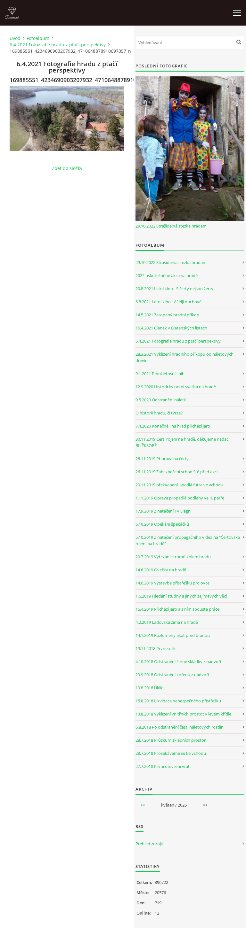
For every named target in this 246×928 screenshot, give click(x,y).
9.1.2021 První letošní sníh (159, 373)
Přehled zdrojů (149, 844)
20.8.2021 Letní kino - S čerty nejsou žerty (174, 288)
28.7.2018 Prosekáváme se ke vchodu (170, 753)
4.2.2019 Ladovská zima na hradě (166, 622)
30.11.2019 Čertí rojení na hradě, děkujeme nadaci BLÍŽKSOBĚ (182, 442)
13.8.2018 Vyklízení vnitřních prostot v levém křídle (183, 714)
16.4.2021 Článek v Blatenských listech (171, 328)
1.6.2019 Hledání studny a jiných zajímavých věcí (181, 596)
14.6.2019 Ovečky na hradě (160, 570)
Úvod (15, 38)
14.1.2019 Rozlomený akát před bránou (172, 635)
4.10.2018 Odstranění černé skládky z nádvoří (178, 661)
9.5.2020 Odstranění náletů (160, 400)
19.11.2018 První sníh (155, 648)
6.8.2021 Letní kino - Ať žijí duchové (168, 302)
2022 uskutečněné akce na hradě (166, 275)
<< (142, 805)
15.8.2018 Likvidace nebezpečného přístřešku (178, 701)
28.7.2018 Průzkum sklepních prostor (170, 740)
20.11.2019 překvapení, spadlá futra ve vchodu (179, 485)
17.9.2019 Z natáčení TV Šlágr (162, 511)
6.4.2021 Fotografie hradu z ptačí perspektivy (58, 45)
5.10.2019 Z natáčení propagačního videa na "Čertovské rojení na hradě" (187, 540)
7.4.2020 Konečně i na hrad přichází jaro (172, 426)
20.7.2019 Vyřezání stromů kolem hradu (173, 557)
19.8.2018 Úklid (149, 688)
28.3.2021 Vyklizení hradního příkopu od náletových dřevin (184, 357)
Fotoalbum (38, 38)
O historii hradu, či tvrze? (159, 413)
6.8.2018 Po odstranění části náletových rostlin (179, 727)
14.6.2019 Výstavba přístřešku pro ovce (172, 583)
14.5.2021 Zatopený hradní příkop (167, 315)
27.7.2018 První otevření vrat (162, 766)
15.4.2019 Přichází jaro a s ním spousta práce (177, 609)
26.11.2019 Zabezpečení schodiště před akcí (176, 472)
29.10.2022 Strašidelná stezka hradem (171, 226)
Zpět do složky (67, 168)
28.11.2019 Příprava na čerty (162, 458)
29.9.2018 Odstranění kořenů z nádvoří (172, 674)
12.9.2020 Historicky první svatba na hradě (175, 387)
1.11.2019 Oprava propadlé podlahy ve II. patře (179, 498)
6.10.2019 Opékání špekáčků (162, 524)
